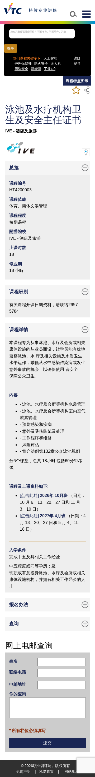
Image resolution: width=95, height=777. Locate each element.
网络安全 (21, 69)
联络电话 (17, 672)
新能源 (36, 69)
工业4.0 (49, 69)
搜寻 (10, 48)
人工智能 (50, 58)
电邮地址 (17, 684)
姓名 (13, 661)
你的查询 (17, 694)
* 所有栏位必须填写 (27, 730)
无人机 (56, 64)
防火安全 (41, 64)
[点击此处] (44, 495)
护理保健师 (23, 64)
